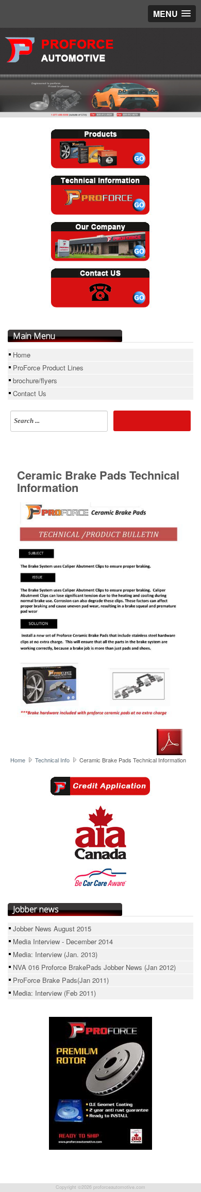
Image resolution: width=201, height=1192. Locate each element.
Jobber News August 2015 (52, 928)
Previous (18, 91)
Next (158, 91)
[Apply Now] (100, 785)
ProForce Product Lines (48, 367)
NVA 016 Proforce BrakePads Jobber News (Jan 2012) (94, 967)
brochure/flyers (35, 380)
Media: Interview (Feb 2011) (54, 993)
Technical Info (52, 760)
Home (21, 355)
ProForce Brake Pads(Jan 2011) (61, 980)
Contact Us (29, 393)
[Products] (100, 149)
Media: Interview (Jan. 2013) (55, 954)
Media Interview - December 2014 (63, 941)
